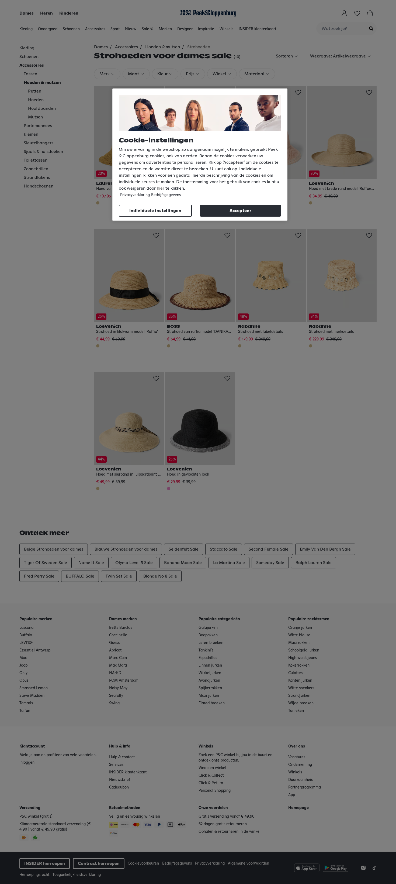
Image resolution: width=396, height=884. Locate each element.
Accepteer (241, 211)
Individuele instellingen (155, 211)
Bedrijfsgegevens (166, 195)
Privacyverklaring (135, 195)
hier (160, 188)
